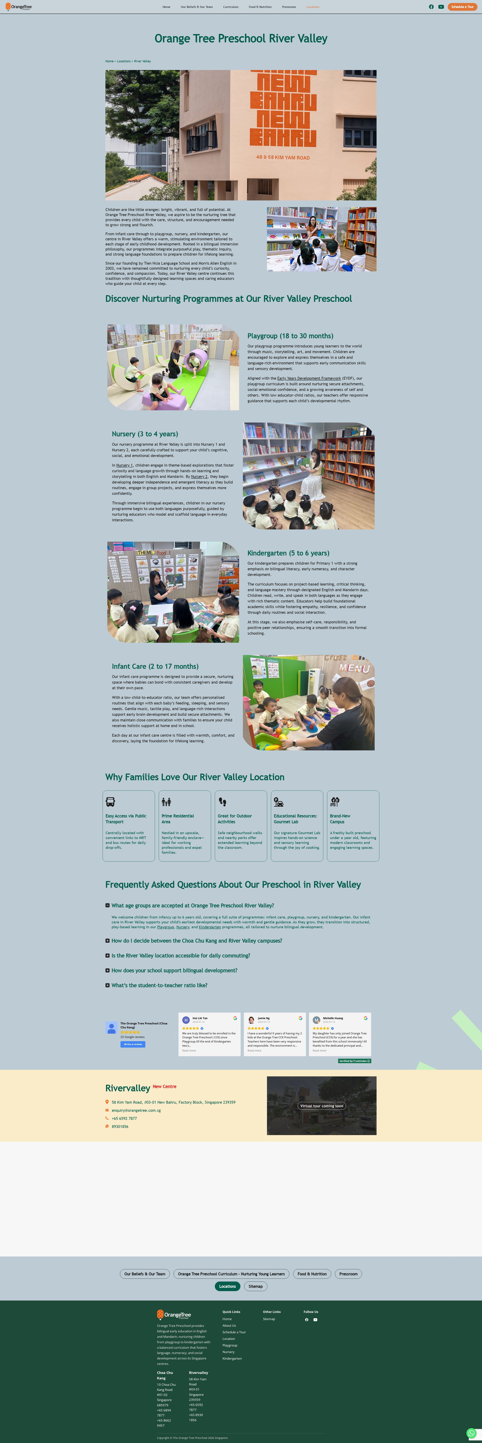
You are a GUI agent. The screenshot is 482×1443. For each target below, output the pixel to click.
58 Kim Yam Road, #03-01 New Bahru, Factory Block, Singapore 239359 (174, 1102)
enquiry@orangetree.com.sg (136, 1110)
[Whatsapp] (471, 1433)
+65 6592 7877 (124, 1118)
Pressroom (289, 7)
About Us (229, 1325)
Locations (313, 7)
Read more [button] (189, 1050)
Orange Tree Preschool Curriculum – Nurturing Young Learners (231, 1273)
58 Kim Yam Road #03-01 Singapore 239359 (198, 1389)
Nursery (182, 926)
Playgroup (165, 926)
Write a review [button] (133, 1044)
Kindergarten (210, 926)
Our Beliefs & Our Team (197, 7)
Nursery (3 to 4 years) (145, 434)
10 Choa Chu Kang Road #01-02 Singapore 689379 (166, 1394)
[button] (374, 1035)
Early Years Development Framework (309, 378)
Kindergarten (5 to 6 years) (288, 553)
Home (166, 7)
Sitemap (256, 1286)
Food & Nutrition (260, 7)
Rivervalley (198, 1372)
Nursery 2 (199, 476)
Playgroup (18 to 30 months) (290, 336)
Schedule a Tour (462, 7)
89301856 (120, 1126)
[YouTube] (441, 7)
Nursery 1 (124, 465)
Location (229, 1338)
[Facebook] (431, 7)
